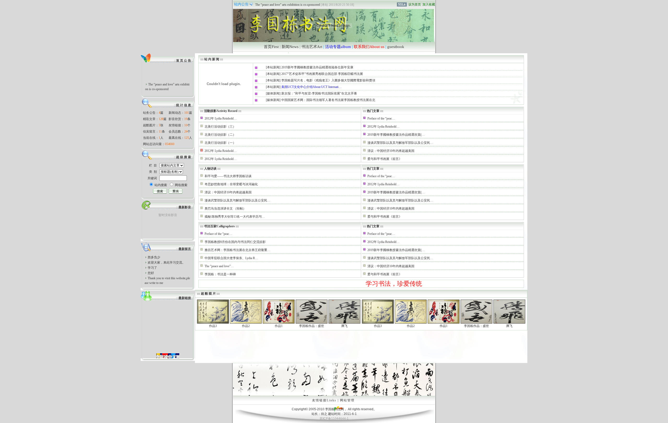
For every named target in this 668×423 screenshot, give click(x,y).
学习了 (152, 268)
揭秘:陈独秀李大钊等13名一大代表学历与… (235, 216)
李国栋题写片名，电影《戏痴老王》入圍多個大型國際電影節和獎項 (328, 80)
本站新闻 (273, 67)
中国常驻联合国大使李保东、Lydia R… (231, 258)
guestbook (395, 47)
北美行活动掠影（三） (220, 126)
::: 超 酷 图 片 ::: (208, 293)
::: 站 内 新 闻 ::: (211, 59)
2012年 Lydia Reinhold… (221, 118)
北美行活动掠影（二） (220, 134)
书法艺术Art (311, 47)
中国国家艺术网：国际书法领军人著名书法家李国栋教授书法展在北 (328, 100)
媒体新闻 (273, 93)
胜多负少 (154, 257)
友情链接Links (324, 400)
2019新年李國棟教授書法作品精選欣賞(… (396, 134)
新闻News (290, 47)
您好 (151, 273)
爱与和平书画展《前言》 (384, 159)
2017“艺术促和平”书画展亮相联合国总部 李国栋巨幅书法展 (322, 74)
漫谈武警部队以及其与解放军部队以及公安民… (400, 143)
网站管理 (347, 400)
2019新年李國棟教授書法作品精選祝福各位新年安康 (317, 67)
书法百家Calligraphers (219, 226)
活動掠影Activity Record (220, 111)
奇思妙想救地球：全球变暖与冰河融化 (231, 184)
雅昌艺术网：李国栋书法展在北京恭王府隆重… (237, 250)
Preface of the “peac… (381, 118)
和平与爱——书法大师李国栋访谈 (228, 176)
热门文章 (373, 111)
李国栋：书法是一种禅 (220, 274)
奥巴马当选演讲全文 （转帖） (225, 208)
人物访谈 (210, 168)
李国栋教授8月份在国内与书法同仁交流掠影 (235, 242)
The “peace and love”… (219, 266)
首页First (271, 47)
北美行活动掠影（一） (220, 143)
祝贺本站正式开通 (267, 5)
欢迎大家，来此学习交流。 (166, 262)
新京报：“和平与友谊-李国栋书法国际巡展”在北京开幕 (319, 93)
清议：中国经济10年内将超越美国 (390, 151)
